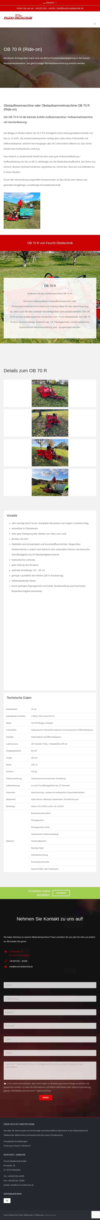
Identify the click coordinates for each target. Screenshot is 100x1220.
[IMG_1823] (50, 470)
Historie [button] (17, 1146)
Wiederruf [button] (26, 1146)
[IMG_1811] (50, 440)
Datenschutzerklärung (81, 1087)
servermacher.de (50, 1215)
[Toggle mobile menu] (95, 23)
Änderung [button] (8, 1146)
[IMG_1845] (50, 410)
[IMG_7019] (22, 193)
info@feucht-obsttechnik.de (70, 8)
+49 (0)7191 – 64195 (18, 961)
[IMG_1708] (50, 381)
